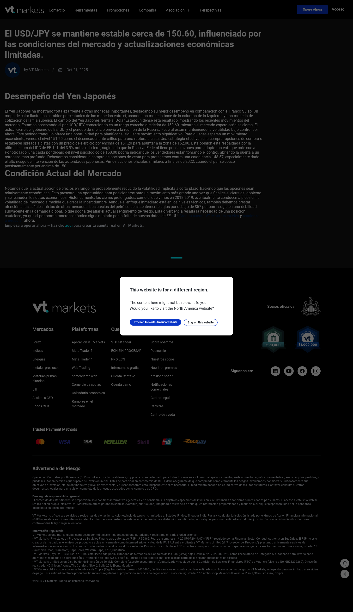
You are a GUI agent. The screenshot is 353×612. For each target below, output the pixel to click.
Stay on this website (200, 322)
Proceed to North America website (155, 322)
